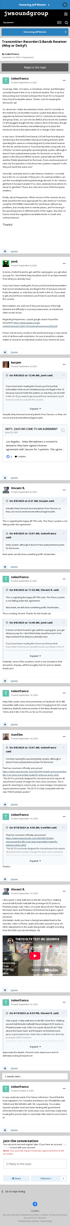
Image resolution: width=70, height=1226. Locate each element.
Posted (24, 82)
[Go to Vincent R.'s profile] (6, 490)
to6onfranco (12, 54)
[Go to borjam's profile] (6, 364)
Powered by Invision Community (35, 1221)
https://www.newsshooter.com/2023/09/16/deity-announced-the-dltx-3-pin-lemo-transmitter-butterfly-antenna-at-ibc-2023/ (32, 842)
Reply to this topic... (21, 1164)
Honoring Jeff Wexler (32, 5)
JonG (14, 261)
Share (17, 1178)
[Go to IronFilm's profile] (6, 736)
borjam (16, 362)
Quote (14, 251)
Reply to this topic (35, 67)
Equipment (28, 57)
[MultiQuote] (5, 251)
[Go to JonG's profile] (6, 263)
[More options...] (64, 80)
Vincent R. (18, 488)
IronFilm (17, 735)
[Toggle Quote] (7, 375)
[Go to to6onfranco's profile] (6, 80)
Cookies (35, 1210)
